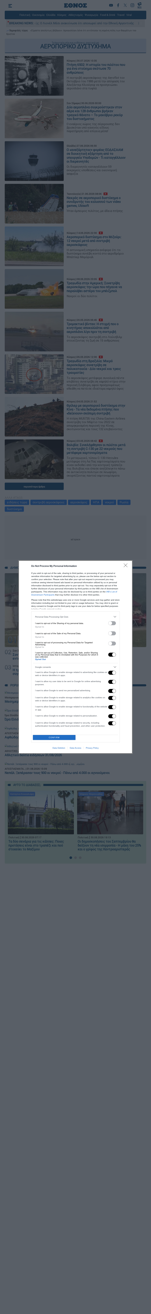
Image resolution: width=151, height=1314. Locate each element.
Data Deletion (58, 748)
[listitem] (75, 616)
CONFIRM (54, 737)
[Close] (126, 566)
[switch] (112, 623)
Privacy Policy (92, 748)
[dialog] (75, 657)
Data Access (75, 748)
